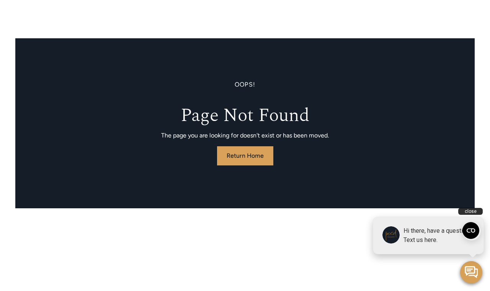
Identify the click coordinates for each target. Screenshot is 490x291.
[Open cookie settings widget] (470, 230)
